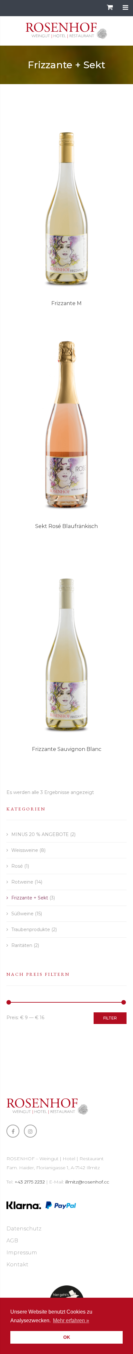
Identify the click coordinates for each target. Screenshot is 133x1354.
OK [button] (66, 1337)
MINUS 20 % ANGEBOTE (40, 834)
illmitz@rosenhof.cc (87, 1182)
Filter (110, 1018)
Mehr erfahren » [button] (71, 1320)
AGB (12, 1241)
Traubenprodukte (30, 929)
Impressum (21, 1252)
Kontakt (17, 1264)
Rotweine (22, 882)
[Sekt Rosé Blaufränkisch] (66, 423)
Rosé (17, 866)
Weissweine (24, 850)
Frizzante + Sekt (29, 898)
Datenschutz (23, 1229)
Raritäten (21, 945)
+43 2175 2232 (30, 1182)
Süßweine (22, 914)
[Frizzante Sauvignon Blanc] (66, 646)
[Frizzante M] (66, 200)
